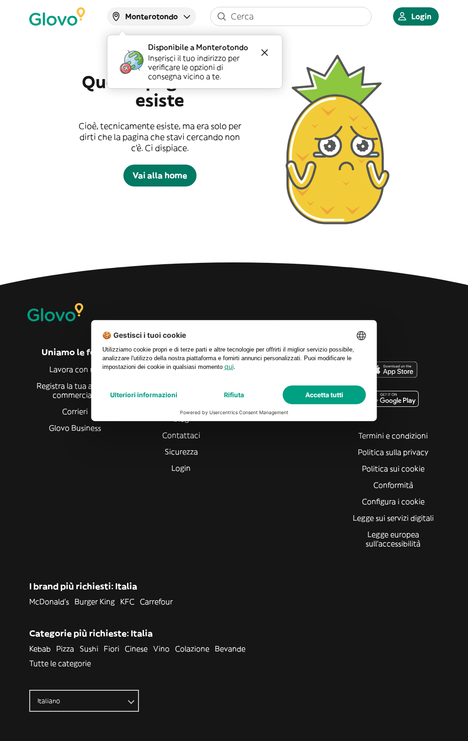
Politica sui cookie (393, 468)
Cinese (136, 648)
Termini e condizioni (393, 435)
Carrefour (156, 601)
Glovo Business (75, 427)
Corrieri (75, 411)
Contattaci (181, 435)
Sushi (89, 648)
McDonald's (49, 601)
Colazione (192, 648)
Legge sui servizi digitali (393, 517)
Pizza (65, 648)
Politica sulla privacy (393, 452)
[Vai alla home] (57, 16)
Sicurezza (181, 451)
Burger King (94, 601)
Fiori (111, 648)
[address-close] (264, 52)
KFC (127, 601)
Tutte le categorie (60, 663)
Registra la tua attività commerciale (75, 390)
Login (181, 468)
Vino (161, 648)
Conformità (393, 485)
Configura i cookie (393, 501)
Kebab (40, 648)
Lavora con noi (75, 369)
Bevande (230, 648)
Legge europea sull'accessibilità (393, 539)
